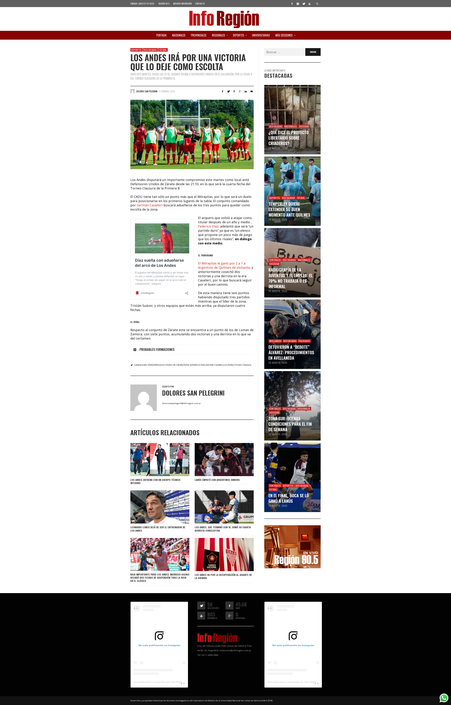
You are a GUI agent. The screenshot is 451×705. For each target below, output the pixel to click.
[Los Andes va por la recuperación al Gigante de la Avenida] (218, 554)
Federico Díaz (208, 226)
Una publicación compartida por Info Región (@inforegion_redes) (170, 682)
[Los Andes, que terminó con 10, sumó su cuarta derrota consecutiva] (218, 507)
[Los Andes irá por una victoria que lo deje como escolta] (192, 134)
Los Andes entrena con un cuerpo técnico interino (155, 481)
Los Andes (229, 364)
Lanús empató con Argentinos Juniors (217, 480)
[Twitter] (303, 3)
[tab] (192, 349)
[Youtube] (309, 3)
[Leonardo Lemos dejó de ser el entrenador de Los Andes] (154, 507)
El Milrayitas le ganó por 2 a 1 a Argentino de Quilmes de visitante (224, 265)
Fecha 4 (187, 364)
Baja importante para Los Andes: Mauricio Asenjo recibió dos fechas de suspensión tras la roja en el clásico (159, 577)
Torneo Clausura (242, 364)
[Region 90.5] (292, 546)
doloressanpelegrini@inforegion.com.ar (181, 403)
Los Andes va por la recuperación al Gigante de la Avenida (223, 576)
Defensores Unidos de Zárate (168, 364)
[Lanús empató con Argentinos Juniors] (218, 459)
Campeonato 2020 (143, 364)
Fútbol (163, 50)
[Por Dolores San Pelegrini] (132, 91)
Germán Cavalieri (150, 205)
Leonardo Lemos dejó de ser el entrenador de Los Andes (157, 528)
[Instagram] (297, 3)
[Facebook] (292, 3)
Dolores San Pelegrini (146, 91)
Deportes (136, 50)
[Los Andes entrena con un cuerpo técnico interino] (154, 459)
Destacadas (150, 50)
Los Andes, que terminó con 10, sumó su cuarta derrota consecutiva (223, 528)
